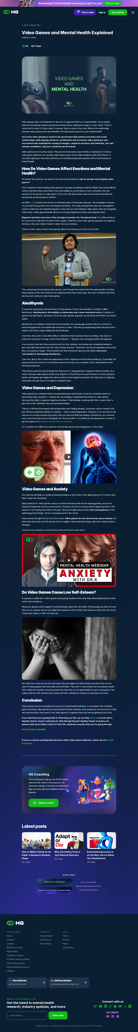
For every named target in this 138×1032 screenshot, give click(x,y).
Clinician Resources (16, 963)
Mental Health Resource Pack (88, 886)
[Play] (69, 259)
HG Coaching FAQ (88, 882)
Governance (68, 947)
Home (9, 936)
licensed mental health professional (56, 421)
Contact (10, 939)
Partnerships (12, 951)
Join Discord (45, 939)
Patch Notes (45, 943)
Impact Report (46, 936)
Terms (65, 936)
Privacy (66, 939)
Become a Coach (15, 947)
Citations (11, 971)
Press (65, 943)
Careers (10, 943)
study (32, 202)
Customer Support (15, 955)
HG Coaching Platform (88, 890)
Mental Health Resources (18, 967)
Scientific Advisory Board (18, 959)
